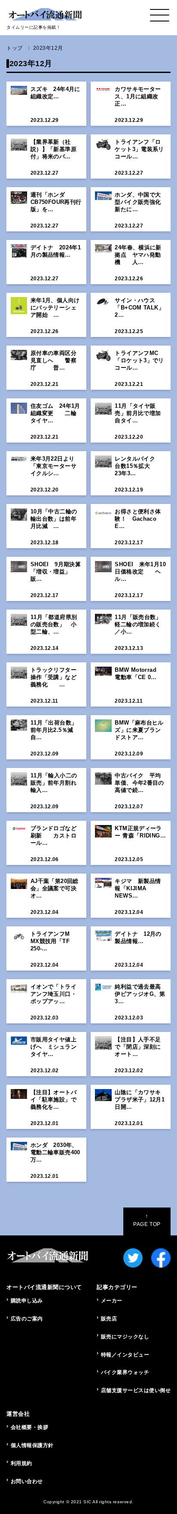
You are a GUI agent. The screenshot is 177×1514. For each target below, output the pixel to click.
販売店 (109, 1319)
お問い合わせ (27, 1481)
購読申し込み (27, 1301)
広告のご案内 (27, 1319)
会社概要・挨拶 (30, 1427)
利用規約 (21, 1463)
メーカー (111, 1301)
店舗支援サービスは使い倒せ (136, 1390)
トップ (14, 48)
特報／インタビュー (125, 1355)
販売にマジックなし (125, 1337)
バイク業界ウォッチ (125, 1372)
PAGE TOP (146, 1220)
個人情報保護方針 (32, 1445)
